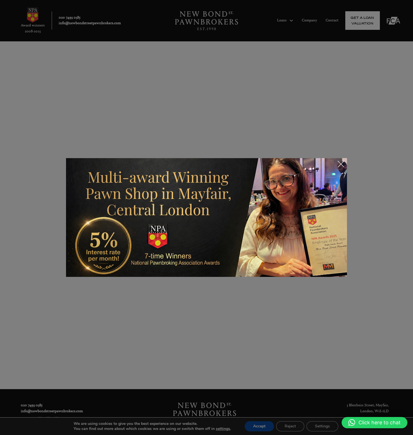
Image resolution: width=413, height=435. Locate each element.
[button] (374, 422)
